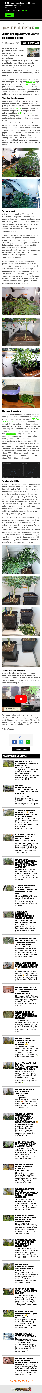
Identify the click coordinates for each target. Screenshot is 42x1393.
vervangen (30, 82)
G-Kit (20, 113)
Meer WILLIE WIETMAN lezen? (21, 1381)
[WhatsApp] (28, 742)
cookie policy (23, 10)
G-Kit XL (18, 108)
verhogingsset (33, 113)
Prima (9, 15)
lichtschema (11, 434)
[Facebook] (14, 742)
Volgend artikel (20, 749)
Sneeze (28, 84)
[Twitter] (21, 742)
